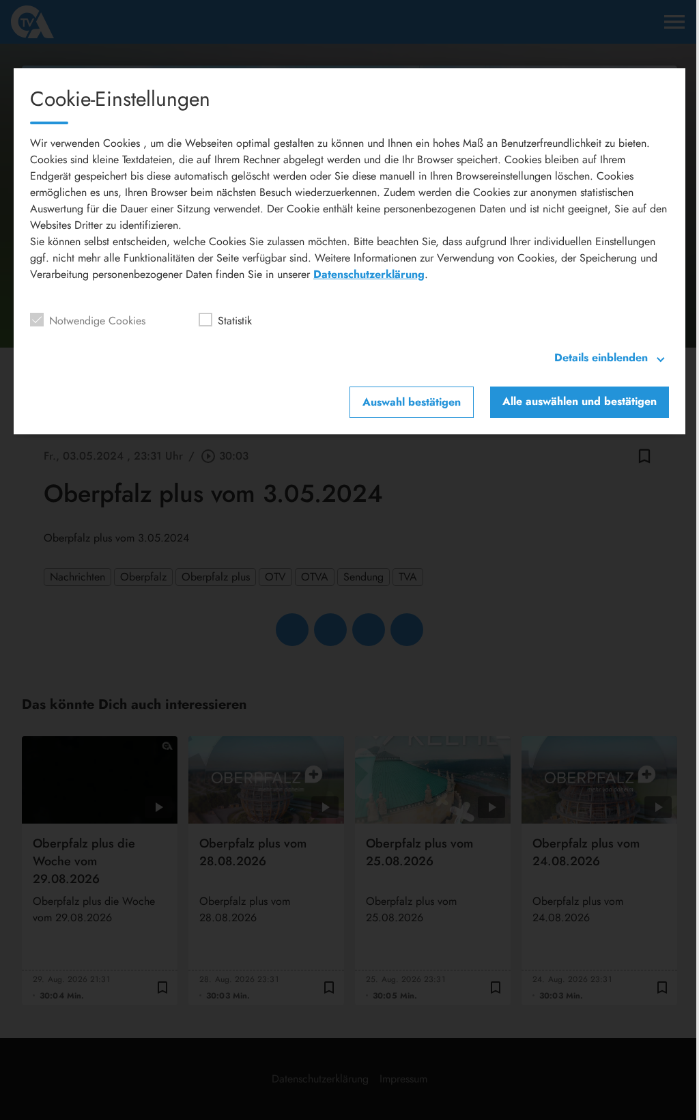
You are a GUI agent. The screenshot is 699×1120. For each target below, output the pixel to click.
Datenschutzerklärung (369, 274)
